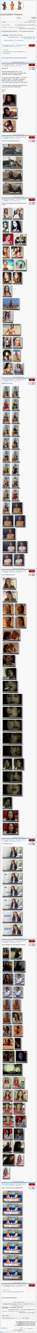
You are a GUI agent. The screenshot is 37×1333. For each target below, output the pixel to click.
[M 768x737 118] (17, 256)
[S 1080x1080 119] (20, 269)
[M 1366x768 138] (12, 1239)
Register (4, 22)
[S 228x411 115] (17, 1048)
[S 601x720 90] (18, 996)
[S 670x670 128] (16, 231)
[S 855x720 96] (9, 588)
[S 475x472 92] (8, 626)
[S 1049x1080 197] (7, 525)
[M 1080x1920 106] (5, 487)
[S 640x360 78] (12, 794)
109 (22, 37)
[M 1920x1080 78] (12, 934)
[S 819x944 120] (18, 218)
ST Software (19, 1330)
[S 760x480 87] (11, 639)
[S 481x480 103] (21, 1061)
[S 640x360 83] (12, 755)
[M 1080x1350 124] (7, 347)
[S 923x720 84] (9, 601)
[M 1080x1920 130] (15, 461)
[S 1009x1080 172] (20, 525)
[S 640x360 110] (12, 1074)
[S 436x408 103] (8, 1061)
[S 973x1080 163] (22, 551)
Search (29, 22)
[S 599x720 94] (7, 996)
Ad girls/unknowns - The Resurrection (17, 31)
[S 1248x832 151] (10, 308)
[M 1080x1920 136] (15, 396)
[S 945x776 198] (9, 104)
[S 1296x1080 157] (9, 551)
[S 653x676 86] (20, 1125)
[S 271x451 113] (5, 1177)
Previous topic (27, 38)
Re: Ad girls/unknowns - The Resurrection (14, 45)
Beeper (6, 200)
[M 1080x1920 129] (5, 422)
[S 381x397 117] (7, 1048)
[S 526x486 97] (18, 1087)
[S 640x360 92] (12, 717)
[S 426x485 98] (7, 1100)
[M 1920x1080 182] (12, 180)
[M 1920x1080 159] (12, 193)
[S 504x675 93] (16, 1009)
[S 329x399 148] (17, 1035)
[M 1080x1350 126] (7, 360)
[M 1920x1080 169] (12, 154)
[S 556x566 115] (7, 243)
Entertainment (11, 27)
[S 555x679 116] (18, 373)
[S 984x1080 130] (19, 564)
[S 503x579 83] (7, 971)
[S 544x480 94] (8, 665)
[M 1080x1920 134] (5, 461)
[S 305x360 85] (7, 807)
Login (33, 22)
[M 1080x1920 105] (14, 499)
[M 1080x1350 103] (7, 282)
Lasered (6, 1185)
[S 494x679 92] (6, 1022)
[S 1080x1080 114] (8, 269)
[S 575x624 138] (7, 373)
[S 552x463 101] (20, 1100)
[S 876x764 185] (8, 130)
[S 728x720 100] (8, 1125)
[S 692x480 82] (10, 652)
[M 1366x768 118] (12, 1252)
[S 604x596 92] (19, 1113)
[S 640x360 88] (12, 704)
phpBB (30, 1328)
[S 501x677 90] (6, 1009)
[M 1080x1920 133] (15, 435)
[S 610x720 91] (19, 983)
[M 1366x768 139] (12, 1278)
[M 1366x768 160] (12, 1214)
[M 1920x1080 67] (12, 895)
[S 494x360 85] (10, 691)
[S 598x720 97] (7, 1035)
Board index (4, 27)
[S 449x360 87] (9, 678)
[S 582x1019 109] (5, 256)
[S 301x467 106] (19, 1164)
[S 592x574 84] (19, 971)
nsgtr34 (6, 46)
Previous (16, 37)
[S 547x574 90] (7, 983)
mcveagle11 (7, 1286)
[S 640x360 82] (12, 743)
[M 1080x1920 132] (15, 422)
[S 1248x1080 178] (8, 538)
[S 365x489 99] (6, 1087)
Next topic (33, 38)
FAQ (26, 22)
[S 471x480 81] (20, 613)
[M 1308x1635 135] (7, 295)
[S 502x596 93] (7, 1113)
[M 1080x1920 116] (15, 474)
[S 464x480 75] (20, 626)
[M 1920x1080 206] (12, 167)
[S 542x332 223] (11, 334)
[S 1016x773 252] (9, 117)
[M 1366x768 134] (12, 1227)
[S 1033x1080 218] (17, 512)
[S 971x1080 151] (7, 564)
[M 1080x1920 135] (5, 435)
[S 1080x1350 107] (17, 282)
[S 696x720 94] (18, 1151)
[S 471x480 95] (7, 613)
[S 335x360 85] (18, 768)
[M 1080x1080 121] (20, 243)
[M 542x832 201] (16, 360)
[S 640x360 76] (12, 730)
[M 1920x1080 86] (12, 857)
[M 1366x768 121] (12, 1265)
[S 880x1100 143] (17, 347)
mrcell (6, 138)
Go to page (11, 37)
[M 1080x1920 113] (5, 499)
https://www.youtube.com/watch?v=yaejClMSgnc (14, 82)
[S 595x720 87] (7, 1151)
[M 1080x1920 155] (5, 396)
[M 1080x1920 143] (5, 474)
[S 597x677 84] (7, 1138)
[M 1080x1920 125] (15, 487)
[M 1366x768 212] (12, 1201)
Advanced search (32, 20)
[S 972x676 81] (10, 820)
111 (26, 37)
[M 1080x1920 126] (5, 448)
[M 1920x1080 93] (12, 882)
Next (34, 37)
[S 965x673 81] (10, 833)
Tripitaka (7, 65)
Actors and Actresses (20, 27)
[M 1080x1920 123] (15, 409)
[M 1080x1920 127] (5, 512)
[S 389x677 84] (5, 958)
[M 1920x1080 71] (12, 921)
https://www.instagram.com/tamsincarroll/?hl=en (14, 57)
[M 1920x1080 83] (12, 908)
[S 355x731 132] (5, 231)
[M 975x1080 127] (7, 321)
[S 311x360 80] (7, 768)
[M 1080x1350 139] (7, 218)
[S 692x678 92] (16, 958)
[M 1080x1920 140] (5, 409)
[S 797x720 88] (8, 1164)
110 (24, 37)
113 (31, 37)
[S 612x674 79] (19, 1138)
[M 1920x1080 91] (12, 869)
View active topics (6, 25)
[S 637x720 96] (17, 1022)
